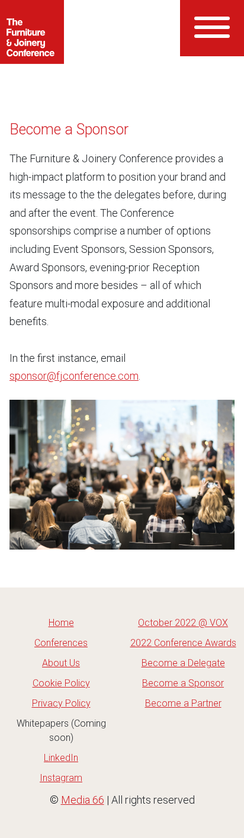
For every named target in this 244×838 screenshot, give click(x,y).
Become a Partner (183, 703)
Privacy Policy (61, 703)
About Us (61, 663)
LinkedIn (61, 757)
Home (61, 622)
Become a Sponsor (183, 683)
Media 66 (82, 800)
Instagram (61, 778)
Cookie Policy (61, 683)
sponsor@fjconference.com (74, 376)
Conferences (61, 642)
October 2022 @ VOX (183, 622)
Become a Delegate (183, 663)
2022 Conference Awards (183, 642)
